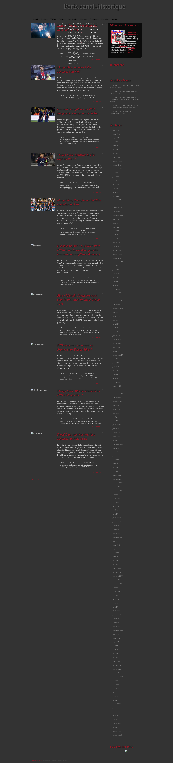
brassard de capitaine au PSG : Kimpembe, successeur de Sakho (77, 111)
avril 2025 (116, 188)
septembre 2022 (118, 308)
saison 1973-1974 (73, 32)
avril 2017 (116, 557)
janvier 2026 (117, 157)
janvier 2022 (117, 339)
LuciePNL (70, 760)
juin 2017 (116, 549)
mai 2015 (116, 646)
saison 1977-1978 (73, 43)
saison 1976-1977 (73, 41)
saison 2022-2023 (70, 98)
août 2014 (116, 681)
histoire (90, 140)
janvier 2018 (117, 522)
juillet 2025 (116, 177)
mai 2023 (116, 277)
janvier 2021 (117, 386)
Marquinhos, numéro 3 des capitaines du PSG (74, 69)
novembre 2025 (118, 161)
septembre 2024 (118, 215)
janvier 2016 (117, 615)
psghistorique (95, 141)
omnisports (94, 19)
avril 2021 (116, 374)
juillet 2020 (116, 409)
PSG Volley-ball (94, 29)
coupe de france (88, 280)
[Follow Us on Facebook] (133, 15)
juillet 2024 (116, 223)
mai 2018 (116, 506)
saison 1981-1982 (73, 55)
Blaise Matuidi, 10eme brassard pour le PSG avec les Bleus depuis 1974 (78, 299)
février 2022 (117, 336)
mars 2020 (116, 421)
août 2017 (116, 541)
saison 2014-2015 (92, 378)
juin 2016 (116, 595)
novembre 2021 (118, 347)
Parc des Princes (64, 232)
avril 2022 (116, 328)
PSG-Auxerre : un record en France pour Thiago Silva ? (75, 347)
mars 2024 (116, 239)
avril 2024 (116, 235)
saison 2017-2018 (65, 189)
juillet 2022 (116, 316)
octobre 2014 (117, 673)
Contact (115, 19)
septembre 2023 (118, 262)
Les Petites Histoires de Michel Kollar (65, 25)
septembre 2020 (118, 401)
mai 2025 (116, 184)
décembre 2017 (117, 525)
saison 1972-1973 (73, 29)
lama (87, 56)
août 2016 (116, 588)
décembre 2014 (117, 665)
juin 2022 (116, 320)
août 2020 (116, 405)
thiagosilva (69, 379)
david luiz (68, 465)
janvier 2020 (117, 429)
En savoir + (131, 50)
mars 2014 (116, 700)
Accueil (35, 19)
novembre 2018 (118, 483)
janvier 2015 (117, 661)
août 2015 (116, 634)
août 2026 (116, 130)
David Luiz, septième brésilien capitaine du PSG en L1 (76, 436)
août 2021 (116, 359)
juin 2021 (116, 367)
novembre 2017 (118, 529)
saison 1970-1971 (73, 24)
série (71, 189)
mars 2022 (116, 332)
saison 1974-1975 (73, 35)
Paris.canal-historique (94, 6)
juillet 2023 (116, 270)
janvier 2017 (117, 568)
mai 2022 (116, 324)
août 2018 (116, 494)
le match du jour (85, 24)
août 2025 (116, 173)
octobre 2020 (117, 398)
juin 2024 (116, 227)
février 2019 (117, 471)
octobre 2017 (117, 533)
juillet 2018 (116, 498)
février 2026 (117, 153)
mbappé (91, 56)
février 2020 (117, 425)
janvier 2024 (117, 246)
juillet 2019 (116, 452)
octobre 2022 (117, 304)
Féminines (105, 19)
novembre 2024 (118, 208)
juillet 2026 (116, 134)
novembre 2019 (118, 436)
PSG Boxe (92, 38)
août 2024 (116, 219)
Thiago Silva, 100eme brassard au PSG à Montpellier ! (78, 393)
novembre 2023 (118, 254)
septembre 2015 (118, 630)
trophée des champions (89, 98)
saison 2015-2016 (69, 334)
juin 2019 (116, 456)
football (81, 140)
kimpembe (96, 140)
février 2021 (117, 382)
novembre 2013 (118, 712)
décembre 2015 (117, 619)
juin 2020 (116, 413)
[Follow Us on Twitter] (137, 15)
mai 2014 (116, 692)
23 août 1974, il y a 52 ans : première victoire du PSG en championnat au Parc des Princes (124, 99)
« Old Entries (34, 479)
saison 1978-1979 (73, 46)
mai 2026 (116, 142)
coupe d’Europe (73, 63)
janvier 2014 (117, 708)
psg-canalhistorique (85, 141)
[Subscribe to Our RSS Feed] (140, 15)
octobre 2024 (117, 211)
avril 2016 (116, 603)
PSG (77, 141)
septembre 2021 (118, 355)
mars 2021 (116, 378)
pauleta (62, 378)
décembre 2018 (117, 479)
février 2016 (117, 611)
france (85, 140)
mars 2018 (116, 514)
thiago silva (79, 98)
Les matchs (72, 19)
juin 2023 (116, 273)
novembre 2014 (118, 669)
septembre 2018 (118, 491)
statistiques (73, 143)
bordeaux (62, 231)
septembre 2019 (118, 444)
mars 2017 (116, 560)
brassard (62, 140)
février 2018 (117, 518)
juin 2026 (116, 138)
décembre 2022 (117, 297)
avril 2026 (116, 146)
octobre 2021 (117, 351)
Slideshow (92, 54)
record (97, 187)
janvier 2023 (117, 293)
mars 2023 (116, 285)
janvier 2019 (117, 475)
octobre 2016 (117, 580)
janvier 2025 (117, 200)
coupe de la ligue (79, 376)
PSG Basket (93, 26)
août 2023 (116, 266)
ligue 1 (61, 141)
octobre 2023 (117, 258)
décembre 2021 (117, 343)
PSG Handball (94, 24)
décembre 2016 (117, 572)
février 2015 (117, 657)
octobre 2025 (117, 165)
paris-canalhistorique (70, 141)
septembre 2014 (118, 677)
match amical (72, 60)
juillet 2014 (116, 684)
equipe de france (83, 330)
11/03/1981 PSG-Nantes (133, 33)
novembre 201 (117, 731)
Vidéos (53, 19)
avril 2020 (116, 417)
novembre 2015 (118, 622)
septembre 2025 (118, 169)
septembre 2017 (118, 537)
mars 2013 (116, 715)
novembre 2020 (118, 394)
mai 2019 (116, 460)
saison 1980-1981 (73, 52)
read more (96, 60)
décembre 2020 (117, 390)
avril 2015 (116, 650)
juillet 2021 (116, 363)
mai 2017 (116, 553)
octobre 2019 (117, 440)
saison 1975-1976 (73, 38)
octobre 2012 (117, 727)
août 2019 (116, 448)
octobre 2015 (117, 626)
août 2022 (116, 312)
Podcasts (62, 19)
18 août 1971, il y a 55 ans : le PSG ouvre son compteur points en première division (124, 106)
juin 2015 (116, 642)
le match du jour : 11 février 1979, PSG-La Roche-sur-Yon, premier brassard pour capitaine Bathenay (79, 250)
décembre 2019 (117, 432)
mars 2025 (116, 192)
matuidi (62, 332)
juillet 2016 (116, 591)
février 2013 (117, 719)
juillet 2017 (116, 545)
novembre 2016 (118, 576)
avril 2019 (116, 463)
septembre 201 (117, 735)
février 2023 (117, 289)
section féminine (106, 24)
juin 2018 (116, 502)
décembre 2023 (117, 250)
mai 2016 (116, 599)
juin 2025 (116, 180)
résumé (62, 284)
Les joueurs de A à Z (86, 26)
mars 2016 (116, 607)
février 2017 (117, 564)
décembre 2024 (117, 204)
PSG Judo (92, 35)
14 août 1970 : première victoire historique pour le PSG (121, 112)
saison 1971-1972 (73, 26)
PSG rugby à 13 (94, 32)
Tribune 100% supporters (66, 28)
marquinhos (96, 231)
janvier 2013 (117, 723)
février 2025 (117, 196)
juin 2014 (116, 688)
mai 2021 (116, 370)
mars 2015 (116, 653)
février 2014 (117, 704)
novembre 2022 (118, 301)
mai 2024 (116, 231)
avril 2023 (116, 281)
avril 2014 (116, 696)
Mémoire (83, 19)
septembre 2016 (118, 584)
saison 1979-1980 (73, 49)
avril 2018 (116, 510)
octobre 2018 (117, 487)
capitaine (62, 56)
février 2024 (117, 242)
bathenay (62, 185)
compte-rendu (74, 140)
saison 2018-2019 (65, 143)
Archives (44, 19)
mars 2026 (116, 149)
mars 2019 (116, 467)
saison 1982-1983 (73, 58)
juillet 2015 (116, 638)
